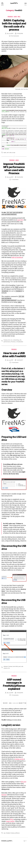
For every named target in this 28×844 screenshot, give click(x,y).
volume (5, 668)
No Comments (15, 36)
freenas (6, 340)
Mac (19, 16)
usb (22, 666)
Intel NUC (20, 220)
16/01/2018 (20, 177)
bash (5, 152)
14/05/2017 (20, 360)
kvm (9, 340)
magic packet (10, 821)
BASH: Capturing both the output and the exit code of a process (14, 25)
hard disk (15, 666)
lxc (11, 340)
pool (19, 666)
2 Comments (15, 179)
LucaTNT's (14, 3)
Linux (15, 16)
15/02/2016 (20, 692)
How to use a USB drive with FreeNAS (14, 354)
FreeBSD (10, 16)
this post (23, 782)
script (13, 152)
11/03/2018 (20, 33)
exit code (9, 152)
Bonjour (4, 795)
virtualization (19, 341)
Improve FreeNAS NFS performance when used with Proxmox (14, 168)
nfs (20, 340)
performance (7, 341)
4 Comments (15, 695)
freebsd (8, 833)
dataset (6, 666)
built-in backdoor (16, 257)
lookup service (19, 759)
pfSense (17, 833)
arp (4, 833)
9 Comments (15, 362)
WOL (11, 819)
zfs (9, 668)
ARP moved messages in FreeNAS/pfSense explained (14, 684)
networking (16, 340)
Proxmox (13, 341)
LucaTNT (11, 33)
